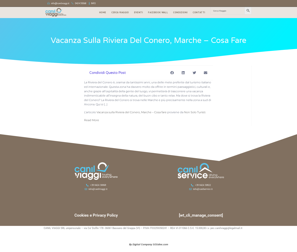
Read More (91, 120)
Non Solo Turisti (194, 112)
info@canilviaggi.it (60, 3)
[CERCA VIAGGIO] (231, 10)
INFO (93, 3)
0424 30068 (80, 3)
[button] (172, 73)
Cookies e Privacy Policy (96, 215)
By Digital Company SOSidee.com (148, 244)
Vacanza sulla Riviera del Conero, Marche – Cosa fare (132, 112)
